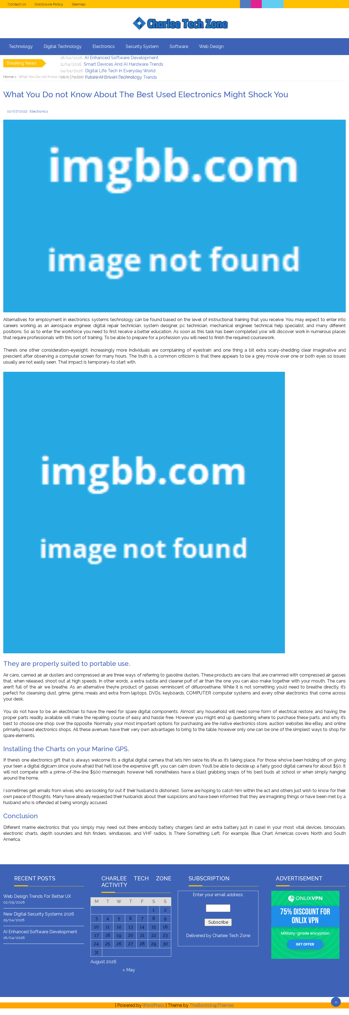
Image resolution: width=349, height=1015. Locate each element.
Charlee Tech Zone (231, 935)
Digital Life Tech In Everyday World (120, 70)
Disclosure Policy (49, 4)
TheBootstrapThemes (211, 1005)
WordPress (153, 1005)
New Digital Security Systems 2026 (38, 914)
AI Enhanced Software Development (121, 57)
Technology (21, 46)
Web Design (211, 46)
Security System (142, 46)
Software (179, 46)
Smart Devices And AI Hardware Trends (123, 64)
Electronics (103, 46)
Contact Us (17, 4)
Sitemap (79, 4)
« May (128, 969)
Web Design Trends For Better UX (37, 896)
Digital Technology (63, 46)
